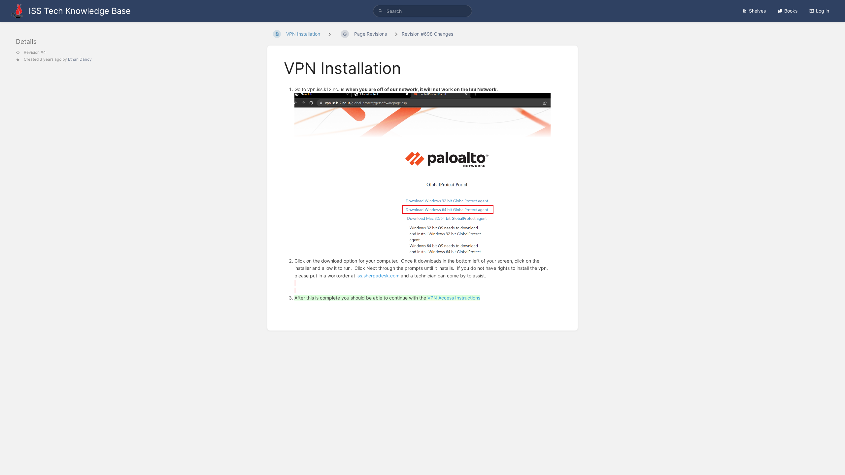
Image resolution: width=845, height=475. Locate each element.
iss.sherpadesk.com (377, 275)
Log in (822, 11)
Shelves (757, 11)
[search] (422, 11)
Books (790, 11)
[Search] (380, 11)
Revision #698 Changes (427, 34)
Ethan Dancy (80, 59)
